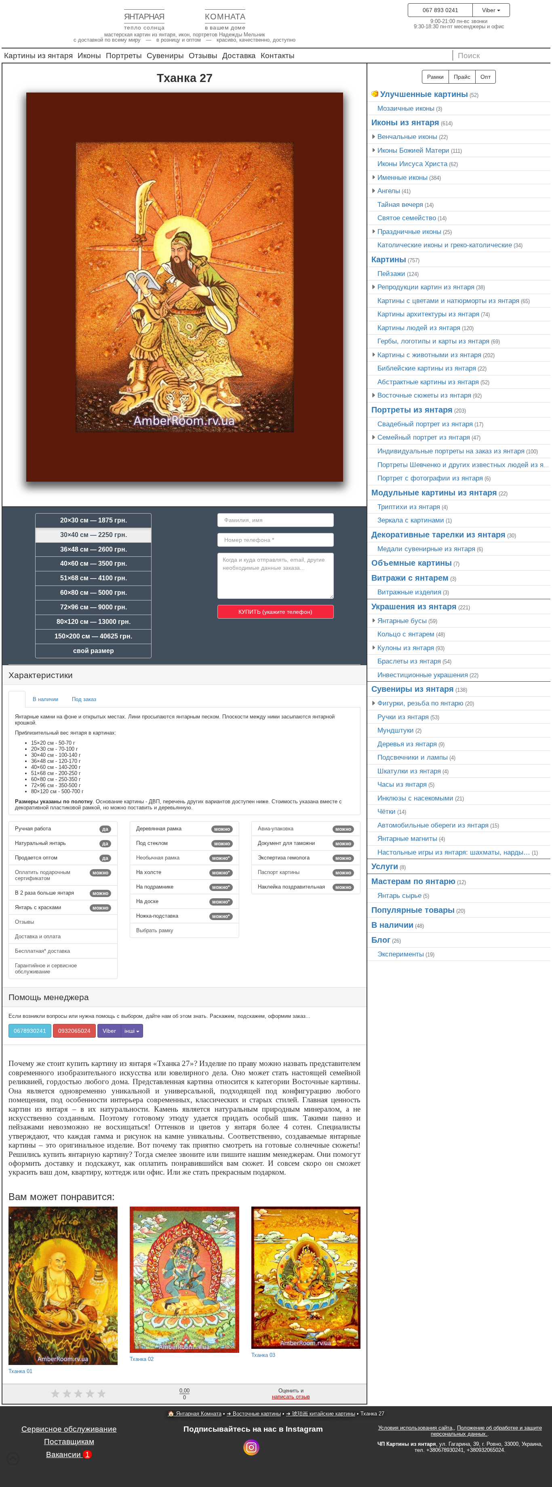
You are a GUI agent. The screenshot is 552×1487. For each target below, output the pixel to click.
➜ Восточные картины (254, 1414)
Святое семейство (406, 218)
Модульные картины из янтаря (434, 492)
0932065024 (74, 1031)
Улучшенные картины (424, 94)
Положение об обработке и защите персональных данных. (486, 1431)
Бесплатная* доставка (43, 951)
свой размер (93, 650)
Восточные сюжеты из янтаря (424, 395)
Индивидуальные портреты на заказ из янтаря (451, 451)
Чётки (386, 811)
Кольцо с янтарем (405, 634)
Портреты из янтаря (412, 409)
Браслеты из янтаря (409, 661)
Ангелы (388, 191)
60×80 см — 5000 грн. (93, 592)
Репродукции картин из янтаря (425, 287)
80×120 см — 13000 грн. (94, 621)
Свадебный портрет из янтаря (425, 424)
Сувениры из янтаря (412, 689)
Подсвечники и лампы (412, 757)
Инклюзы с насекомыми (415, 798)
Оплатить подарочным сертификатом (61, 875)
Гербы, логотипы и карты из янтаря (433, 341)
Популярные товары (413, 910)
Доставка (239, 55)
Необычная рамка (183, 858)
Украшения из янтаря (414, 606)
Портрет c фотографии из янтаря (430, 478)
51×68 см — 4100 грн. (93, 578)
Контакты (278, 55)
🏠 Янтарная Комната (194, 1414)
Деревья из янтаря (407, 744)
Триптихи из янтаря (408, 507)
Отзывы (203, 55)
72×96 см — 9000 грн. (93, 607)
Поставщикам (69, 1441)
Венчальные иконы (407, 137)
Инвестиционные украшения (422, 675)
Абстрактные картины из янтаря (428, 382)
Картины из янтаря (38, 55)
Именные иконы (402, 177)
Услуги (384, 866)
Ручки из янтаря (403, 717)
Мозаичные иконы (405, 108)
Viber (489, 10)
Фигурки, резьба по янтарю (420, 703)
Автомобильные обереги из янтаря (433, 825)
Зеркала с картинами (410, 520)
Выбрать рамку (155, 930)
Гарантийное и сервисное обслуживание (46, 969)
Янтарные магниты (407, 838)
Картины (388, 259)
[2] (67, 1393)
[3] (78, 1393)
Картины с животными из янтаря (429, 355)
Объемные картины (411, 562)
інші (130, 1031)
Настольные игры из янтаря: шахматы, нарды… (453, 852)
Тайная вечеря (400, 204)
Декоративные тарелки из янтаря (438, 534)
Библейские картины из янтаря (426, 368)
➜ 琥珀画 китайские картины (320, 1414)
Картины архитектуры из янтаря (428, 314)
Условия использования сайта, (416, 1428)
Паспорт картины (304, 872)
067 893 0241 (440, 10)
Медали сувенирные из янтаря (426, 549)
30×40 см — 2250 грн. (93, 534)
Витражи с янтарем (410, 577)
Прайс (462, 77)
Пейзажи (391, 274)
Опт (485, 77)
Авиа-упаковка (304, 829)
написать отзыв (291, 1397)
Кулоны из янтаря (405, 648)
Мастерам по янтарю (413, 881)
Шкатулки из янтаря (409, 771)
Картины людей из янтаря (418, 328)
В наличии (392, 924)
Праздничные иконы (409, 231)
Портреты (124, 55)
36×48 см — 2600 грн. (93, 549)
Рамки (435, 77)
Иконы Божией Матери (413, 150)
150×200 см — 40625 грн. (93, 636)
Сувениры (165, 55)
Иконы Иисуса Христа (412, 164)
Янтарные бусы (402, 621)
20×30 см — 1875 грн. (93, 520)
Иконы (89, 55)
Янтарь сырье (399, 895)
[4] (90, 1393)
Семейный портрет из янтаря (423, 437)
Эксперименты (400, 954)
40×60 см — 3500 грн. (93, 563)
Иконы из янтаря (405, 122)
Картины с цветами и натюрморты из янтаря (448, 301)
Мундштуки (395, 730)
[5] (101, 1393)
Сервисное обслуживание (69, 1429)
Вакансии (68, 1454)
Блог (380, 939)
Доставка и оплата (38, 936)
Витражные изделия (409, 592)
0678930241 (30, 1031)
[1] (55, 1393)
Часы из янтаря (402, 784)
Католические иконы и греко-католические (444, 245)
